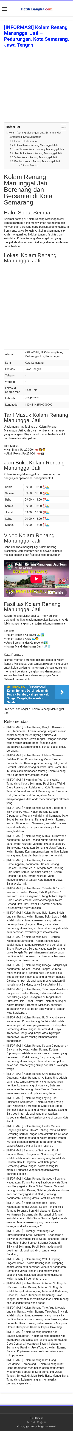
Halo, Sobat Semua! (25, 141)
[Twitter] (34, 1422)
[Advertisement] (36, 86)
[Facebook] (31, 1422)
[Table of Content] (63, 127)
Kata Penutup (31, 165)
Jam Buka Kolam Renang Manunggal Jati (38, 153)
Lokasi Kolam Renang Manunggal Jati (36, 145)
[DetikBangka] (36, 8)
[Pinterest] (37, 1422)
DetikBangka (36, 1418)
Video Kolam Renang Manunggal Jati (35, 157)
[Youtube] (41, 1422)
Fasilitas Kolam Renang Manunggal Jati (37, 161)
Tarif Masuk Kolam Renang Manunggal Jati (39, 149)
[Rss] (28, 1422)
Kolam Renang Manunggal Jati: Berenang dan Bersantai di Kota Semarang (35, 134)
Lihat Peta (31, 390)
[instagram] (45, 1422)
